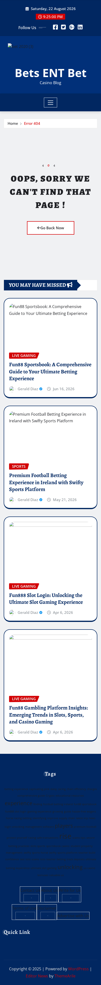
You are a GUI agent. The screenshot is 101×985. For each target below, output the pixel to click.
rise (65, 836)
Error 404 (32, 123)
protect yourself (17, 837)
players (64, 825)
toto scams (32, 859)
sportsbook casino (58, 846)
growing (57, 811)
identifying (39, 818)
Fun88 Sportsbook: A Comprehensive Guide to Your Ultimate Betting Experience (50, 371)
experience (18, 803)
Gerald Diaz (28, 388)
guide (67, 811)
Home (13, 123)
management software (39, 826)
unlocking (70, 866)
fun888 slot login (15, 811)
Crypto (50, 795)
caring (62, 789)
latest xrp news (85, 818)
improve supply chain (61, 818)
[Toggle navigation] (50, 102)
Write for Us (70, 890)
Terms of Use (24, 908)
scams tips (78, 837)
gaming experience (39, 811)
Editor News (37, 976)
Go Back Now (52, 227)
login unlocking (14, 826)
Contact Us (30, 890)
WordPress (78, 969)
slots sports (37, 846)
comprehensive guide (31, 795)
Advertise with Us (73, 915)
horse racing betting (19, 818)
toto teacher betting (53, 859)
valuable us (56, 875)
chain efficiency (76, 789)
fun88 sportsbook (85, 804)
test (22, 859)
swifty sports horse (36, 852)
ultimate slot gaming (44, 868)
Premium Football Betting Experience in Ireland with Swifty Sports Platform (46, 482)
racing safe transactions (43, 837)
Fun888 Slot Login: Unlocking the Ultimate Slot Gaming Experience (46, 599)
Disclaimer (47, 908)
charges (92, 789)
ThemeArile (65, 976)
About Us (49, 890)
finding (37, 804)
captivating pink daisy (43, 789)
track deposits (76, 859)
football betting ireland (58, 804)
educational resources (70, 795)
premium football (85, 826)
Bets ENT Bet (51, 72)
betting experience (16, 789)
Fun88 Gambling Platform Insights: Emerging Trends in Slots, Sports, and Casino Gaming (48, 714)
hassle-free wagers (84, 811)
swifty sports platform (63, 852)
